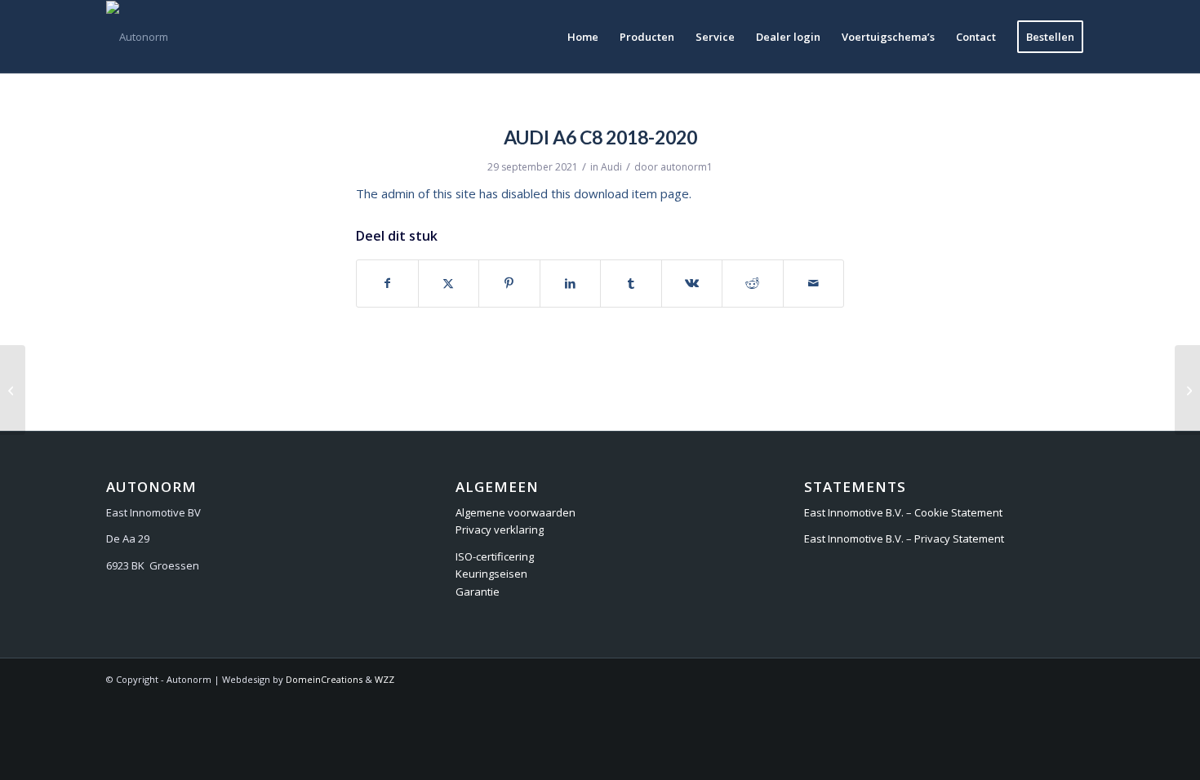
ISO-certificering (495, 556)
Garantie (478, 591)
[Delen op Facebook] (387, 283)
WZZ (384, 679)
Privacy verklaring (500, 529)
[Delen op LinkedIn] (570, 283)
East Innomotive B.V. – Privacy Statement (904, 538)
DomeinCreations (324, 679)
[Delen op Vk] (692, 283)
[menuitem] (583, 37)
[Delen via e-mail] (814, 283)
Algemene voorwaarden (516, 512)
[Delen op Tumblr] (631, 283)
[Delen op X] (449, 283)
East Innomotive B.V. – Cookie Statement (903, 512)
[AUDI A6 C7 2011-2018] (12, 390)
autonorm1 (686, 167)
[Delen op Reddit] (752, 283)
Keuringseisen (491, 573)
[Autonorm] (137, 37)
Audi (611, 167)
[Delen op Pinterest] (509, 283)
